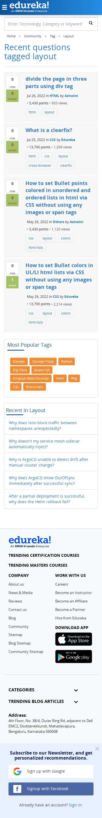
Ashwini (71, 95)
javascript (42, 370)
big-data (20, 370)
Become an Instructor (73, 592)
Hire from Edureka (70, 618)
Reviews (15, 601)
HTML (54, 95)
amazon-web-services (31, 378)
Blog (12, 618)
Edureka (68, 139)
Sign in (75, 805)
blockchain (34, 386)
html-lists (36, 247)
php (74, 378)
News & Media (20, 592)
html (32, 112)
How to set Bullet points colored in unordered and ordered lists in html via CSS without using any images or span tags (58, 198)
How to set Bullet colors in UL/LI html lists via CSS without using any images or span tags (59, 276)
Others (58, 221)
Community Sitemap (25, 651)
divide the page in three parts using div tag (56, 82)
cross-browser (40, 165)
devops (19, 361)
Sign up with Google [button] (45, 771)
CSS (53, 139)
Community (18, 626)
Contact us (17, 609)
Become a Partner (70, 609)
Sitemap (15, 634)
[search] (91, 22)
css (47, 156)
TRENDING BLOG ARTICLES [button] (36, 701)
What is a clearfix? (49, 130)
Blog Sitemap (19, 643)
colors (66, 238)
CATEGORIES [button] (21, 689)
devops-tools (43, 361)
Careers (61, 584)
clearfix (66, 165)
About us (16, 584)
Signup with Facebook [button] (47, 788)
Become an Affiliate (71, 601)
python (66, 361)
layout (49, 112)
